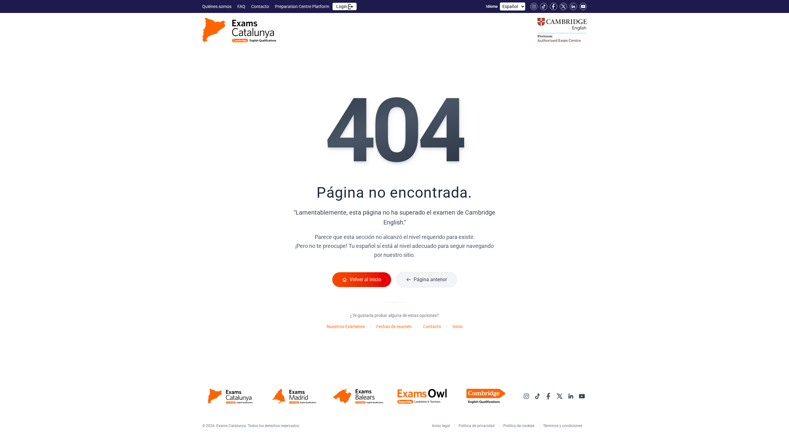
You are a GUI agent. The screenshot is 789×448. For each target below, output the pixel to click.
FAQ (241, 6)
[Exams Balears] (358, 396)
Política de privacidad (477, 426)
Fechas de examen (394, 326)
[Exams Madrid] (294, 396)
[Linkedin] (573, 6)
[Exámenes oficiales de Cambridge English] (239, 30)
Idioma (491, 6)
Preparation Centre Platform (311, 6)
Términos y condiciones (563, 426)
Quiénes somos (217, 6)
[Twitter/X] (563, 6)
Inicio (457, 326)
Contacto (260, 6)
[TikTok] (543, 6)
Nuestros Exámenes (346, 326)
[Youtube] (583, 6)
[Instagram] (534, 6)
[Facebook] (553, 6)
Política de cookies (519, 426)
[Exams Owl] (422, 396)
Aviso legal (441, 426)
